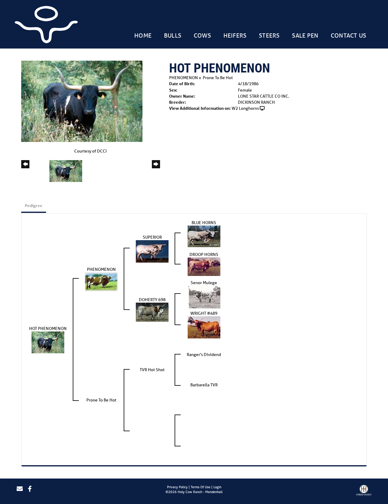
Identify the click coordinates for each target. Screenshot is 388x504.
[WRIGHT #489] (204, 327)
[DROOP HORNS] (204, 266)
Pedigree (33, 205)
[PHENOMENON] (101, 281)
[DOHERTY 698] (152, 311)
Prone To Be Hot (218, 77)
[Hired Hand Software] (363, 491)
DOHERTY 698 (152, 299)
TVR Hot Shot (152, 369)
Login (217, 487)
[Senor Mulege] (204, 296)
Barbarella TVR (204, 385)
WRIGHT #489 (203, 313)
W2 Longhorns (245, 108)
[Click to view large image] (81, 101)
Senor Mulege (204, 282)
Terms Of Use (200, 487)
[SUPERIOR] (152, 251)
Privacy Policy (177, 487)
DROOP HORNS (203, 254)
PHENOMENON (183, 77)
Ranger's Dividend (204, 354)
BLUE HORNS (204, 222)
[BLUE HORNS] (204, 236)
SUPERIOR (152, 237)
